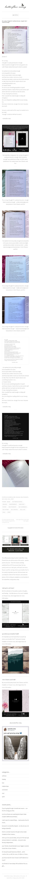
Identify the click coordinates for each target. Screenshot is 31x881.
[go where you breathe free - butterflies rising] (15, 660)
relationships (24, 497)
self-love (4, 499)
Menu (16, 15)
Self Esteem (6, 509)
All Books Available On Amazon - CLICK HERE (15, 549)
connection (5, 789)
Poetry (4, 507)
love (3, 783)
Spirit (9, 512)
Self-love (22, 509)
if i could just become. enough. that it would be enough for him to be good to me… (8, 521)
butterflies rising (17, 501)
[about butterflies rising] (15, 743)
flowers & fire (11, 497)
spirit (12, 499)
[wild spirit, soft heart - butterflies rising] (15, 614)
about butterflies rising (15, 723)
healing (18, 497)
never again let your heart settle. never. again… (22, 520)
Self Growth (14, 509)
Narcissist (22, 504)
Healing (5, 504)
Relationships (12, 507)
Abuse (8, 501)
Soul (4, 512)
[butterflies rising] (15, 8)
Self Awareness (23, 507)
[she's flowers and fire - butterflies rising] (15, 703)
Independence (13, 504)
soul (9, 499)
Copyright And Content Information (15, 527)
